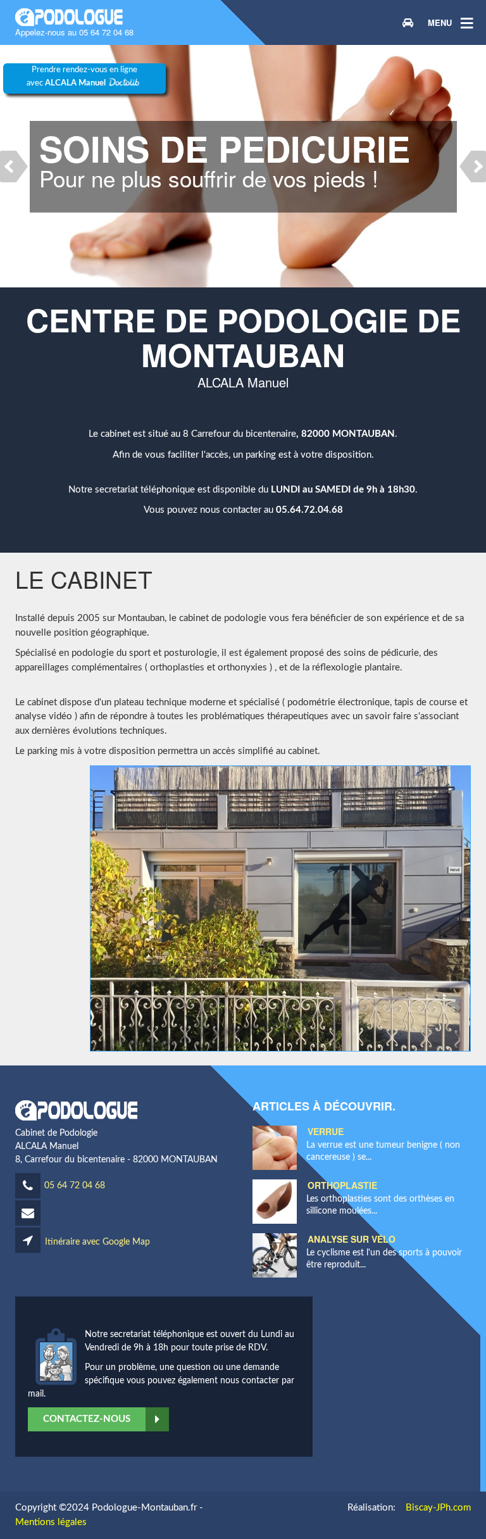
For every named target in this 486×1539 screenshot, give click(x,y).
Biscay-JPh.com (438, 1507)
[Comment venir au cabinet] (407, 22)
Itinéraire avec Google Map (96, 1242)
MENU (440, 22)
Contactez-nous (86, 1419)
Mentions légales (51, 1522)
